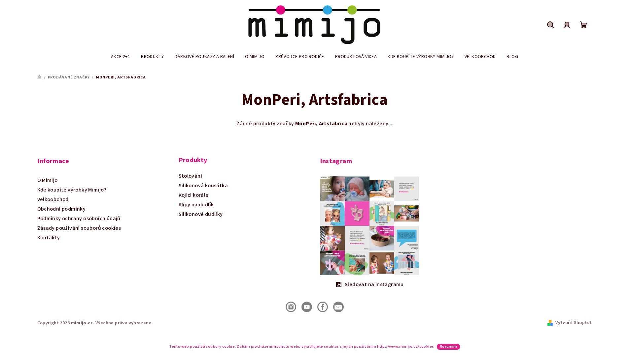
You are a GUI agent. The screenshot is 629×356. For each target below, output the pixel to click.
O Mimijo (47, 180)
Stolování (190, 176)
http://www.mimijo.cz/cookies (405, 346)
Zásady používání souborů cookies (79, 228)
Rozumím (448, 346)
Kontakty (48, 237)
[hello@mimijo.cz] (338, 306)
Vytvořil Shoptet (573, 322)
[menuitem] (120, 56)
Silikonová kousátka (203, 185)
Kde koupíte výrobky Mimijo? (72, 189)
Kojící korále (194, 195)
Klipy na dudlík (196, 204)
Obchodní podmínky (61, 209)
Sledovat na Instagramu (374, 284)
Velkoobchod (53, 199)
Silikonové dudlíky (201, 214)
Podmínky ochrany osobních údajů (79, 218)
